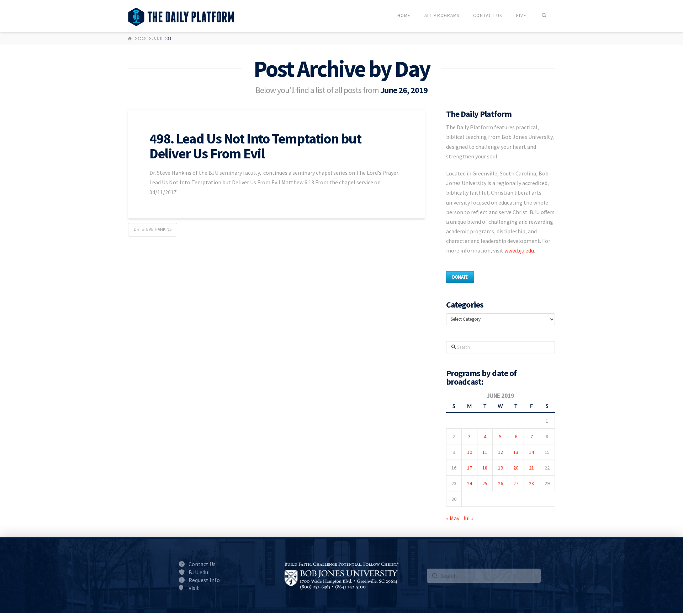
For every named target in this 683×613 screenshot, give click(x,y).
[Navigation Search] (544, 16)
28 (531, 483)
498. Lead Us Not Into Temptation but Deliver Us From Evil (255, 146)
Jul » (467, 518)
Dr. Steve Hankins (152, 229)
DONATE (460, 276)
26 (500, 483)
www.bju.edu (519, 250)
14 (531, 452)
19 (500, 468)
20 (515, 468)
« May (452, 518)
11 (484, 452)
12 (500, 452)
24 (469, 483)
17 (469, 468)
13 (515, 452)
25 (484, 483)
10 (469, 452)
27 (515, 483)
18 (484, 468)
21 (531, 468)
